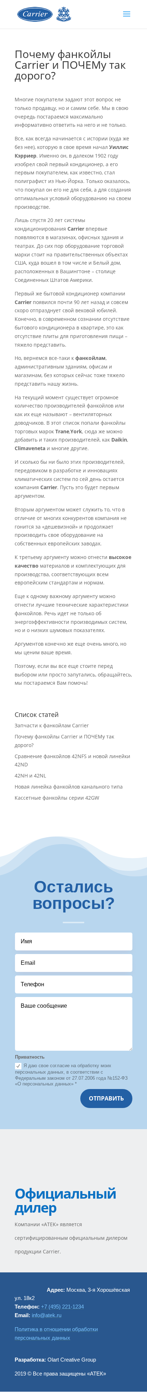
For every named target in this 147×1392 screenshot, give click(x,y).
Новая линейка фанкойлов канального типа (69, 786)
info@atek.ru (46, 1315)
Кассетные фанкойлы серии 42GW (57, 797)
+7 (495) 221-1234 (62, 1307)
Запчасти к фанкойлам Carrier (52, 725)
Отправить (106, 1098)
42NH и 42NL (30, 775)
